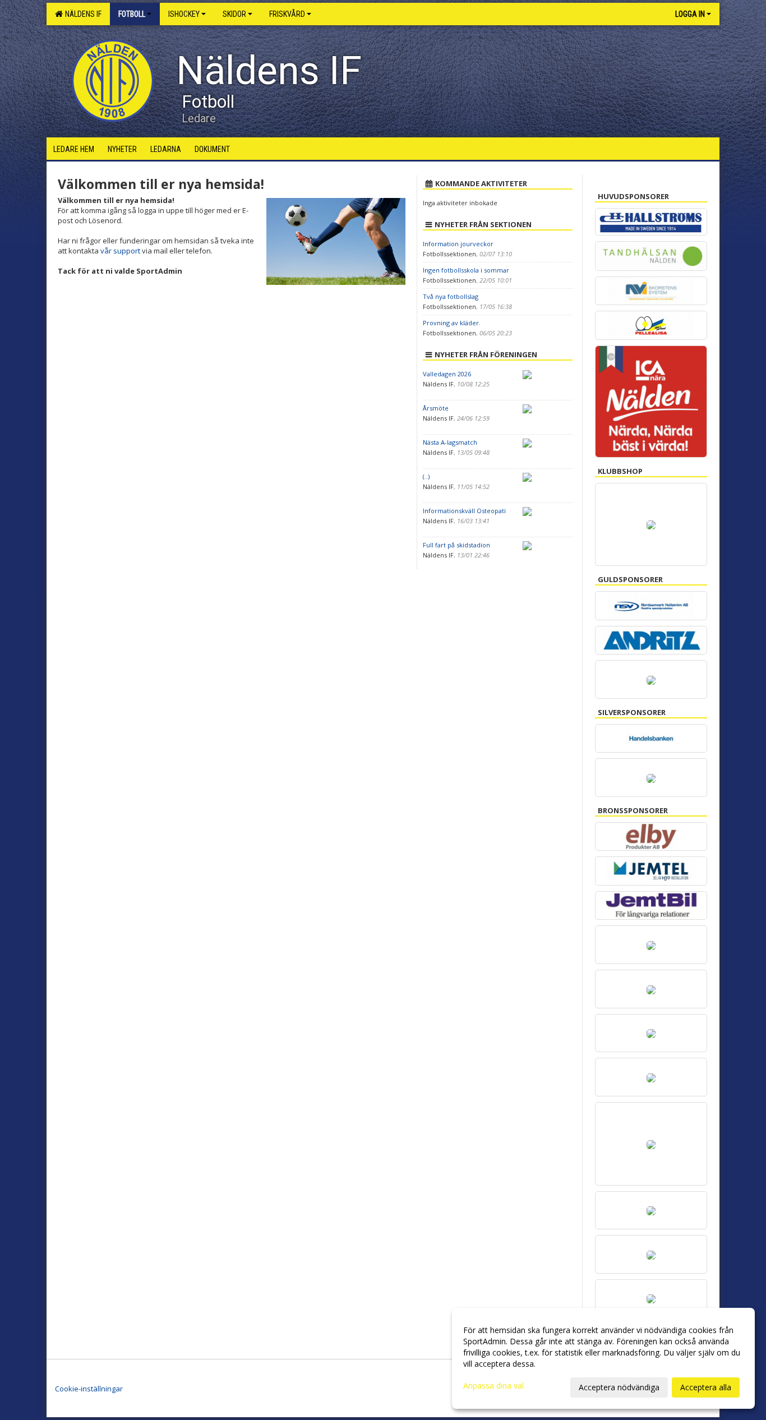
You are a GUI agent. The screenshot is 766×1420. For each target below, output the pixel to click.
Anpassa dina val (493, 1386)
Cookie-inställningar (89, 1389)
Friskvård (287, 14)
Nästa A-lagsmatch (450, 442)
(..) (426, 476)
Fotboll (131, 14)
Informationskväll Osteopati (464, 510)
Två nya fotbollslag (450, 296)
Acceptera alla (705, 1387)
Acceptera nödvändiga (619, 1387)
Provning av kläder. (452, 323)
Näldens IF (81, 14)
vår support (120, 251)
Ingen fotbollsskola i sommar (466, 270)
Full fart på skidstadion (456, 545)
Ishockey (184, 14)
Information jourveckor (458, 243)
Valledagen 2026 (447, 374)
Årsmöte (436, 408)
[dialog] (603, 1358)
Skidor (234, 14)
